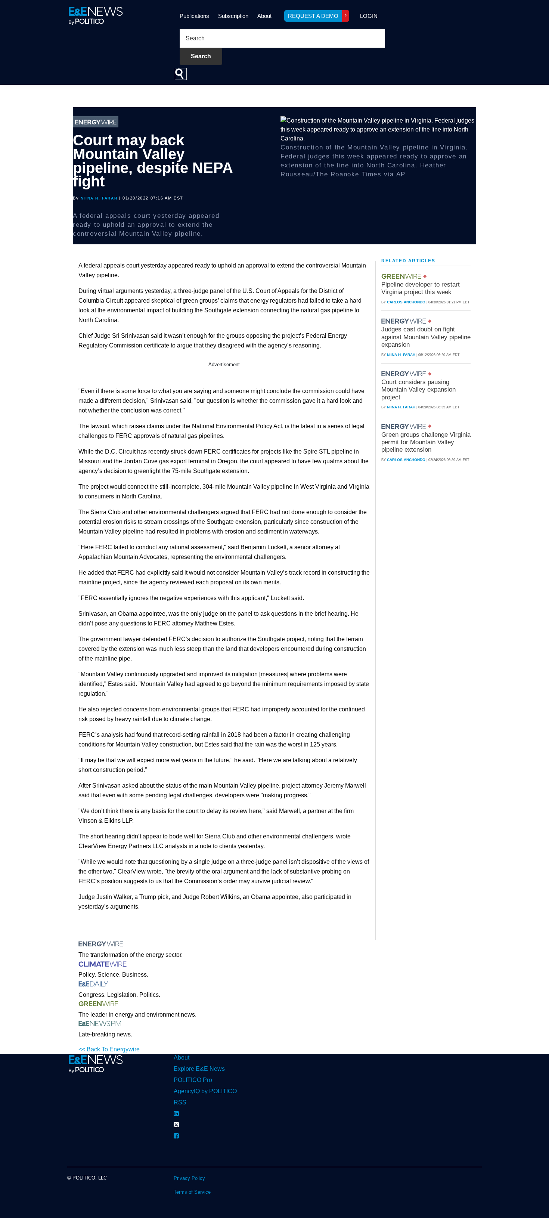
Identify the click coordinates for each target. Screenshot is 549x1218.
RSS (180, 1102)
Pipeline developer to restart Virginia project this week (420, 288)
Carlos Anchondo (406, 302)
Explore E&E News (199, 1069)
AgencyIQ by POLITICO (205, 1091)
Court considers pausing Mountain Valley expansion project (418, 389)
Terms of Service (192, 1192)
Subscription (233, 16)
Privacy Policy (189, 1178)
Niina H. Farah (99, 198)
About (264, 16)
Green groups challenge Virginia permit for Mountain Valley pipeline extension (426, 442)
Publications (194, 16)
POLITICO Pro (193, 1080)
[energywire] (404, 321)
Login (369, 16)
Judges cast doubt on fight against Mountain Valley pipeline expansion (426, 337)
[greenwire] (402, 276)
